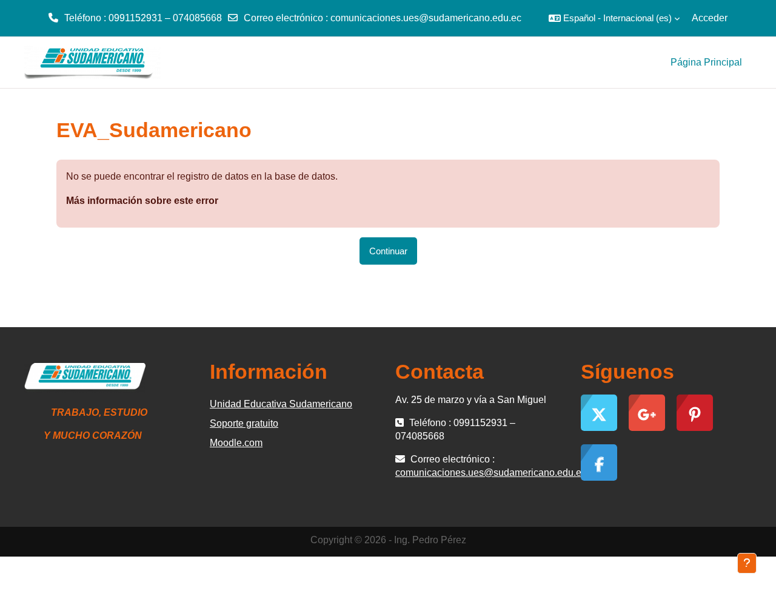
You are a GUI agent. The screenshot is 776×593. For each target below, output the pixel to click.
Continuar (388, 251)
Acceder (710, 18)
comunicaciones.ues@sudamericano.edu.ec (425, 18)
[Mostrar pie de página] (747, 563)
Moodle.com (236, 443)
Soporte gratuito (244, 423)
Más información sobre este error (142, 200)
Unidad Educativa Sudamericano (281, 404)
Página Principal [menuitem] (706, 62)
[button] (614, 18)
